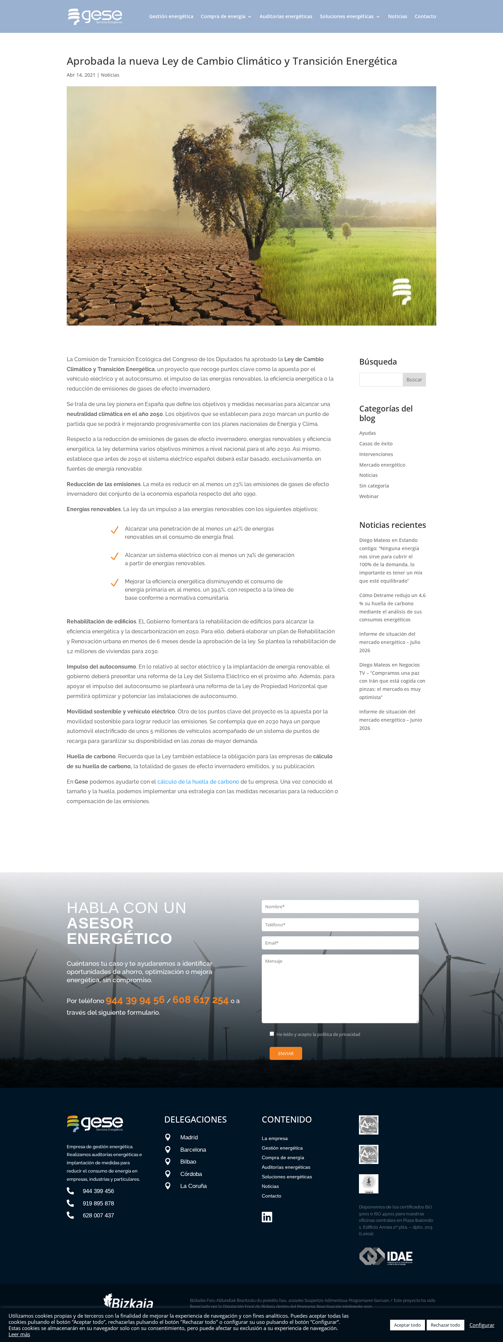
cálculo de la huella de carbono (198, 781)
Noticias (397, 16)
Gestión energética (171, 16)
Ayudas (367, 433)
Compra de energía (223, 16)
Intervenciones (376, 454)
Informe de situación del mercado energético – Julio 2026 (389, 642)
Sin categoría (374, 485)
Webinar (369, 496)
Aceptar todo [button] (407, 1325)
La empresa (275, 1138)
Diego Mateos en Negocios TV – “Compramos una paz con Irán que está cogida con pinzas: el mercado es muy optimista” (392, 680)
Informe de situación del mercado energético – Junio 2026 (390, 719)
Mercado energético (382, 464)
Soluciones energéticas (347, 16)
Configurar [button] (481, 1325)
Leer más (19, 1334)
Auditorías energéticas (286, 16)
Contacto (425, 16)
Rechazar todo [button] (445, 1325)
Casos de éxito (375, 443)
